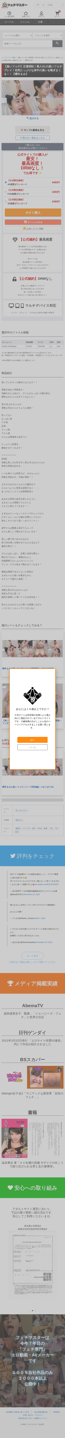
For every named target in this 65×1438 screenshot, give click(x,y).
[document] (32, 719)
